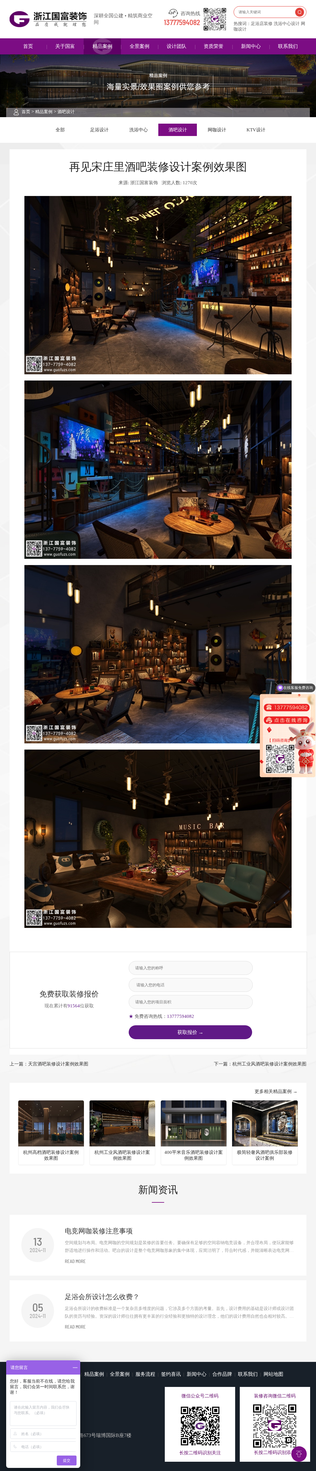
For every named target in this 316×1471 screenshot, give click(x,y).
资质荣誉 (213, 46)
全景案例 (139, 46)
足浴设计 (99, 129)
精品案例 (102, 46)
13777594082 (182, 23)
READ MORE (75, 1261)
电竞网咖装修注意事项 (99, 1231)
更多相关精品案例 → (276, 1091)
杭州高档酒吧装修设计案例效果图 (51, 1155)
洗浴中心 (138, 129)
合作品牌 (222, 1374)
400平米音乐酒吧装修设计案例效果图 (193, 1155)
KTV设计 (256, 129)
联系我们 (288, 46)
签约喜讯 (171, 1374)
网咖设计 (217, 129)
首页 (28, 46)
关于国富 (65, 46)
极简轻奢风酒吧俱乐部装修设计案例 (265, 1155)
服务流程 (145, 1374)
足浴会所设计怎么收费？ (102, 1297)
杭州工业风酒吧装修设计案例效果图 (122, 1155)
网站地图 (273, 1374)
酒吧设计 (66, 111)
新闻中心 (251, 46)
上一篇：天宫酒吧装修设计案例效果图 (49, 1063)
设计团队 (176, 46)
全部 (60, 129)
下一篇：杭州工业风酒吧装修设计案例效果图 (260, 1063)
